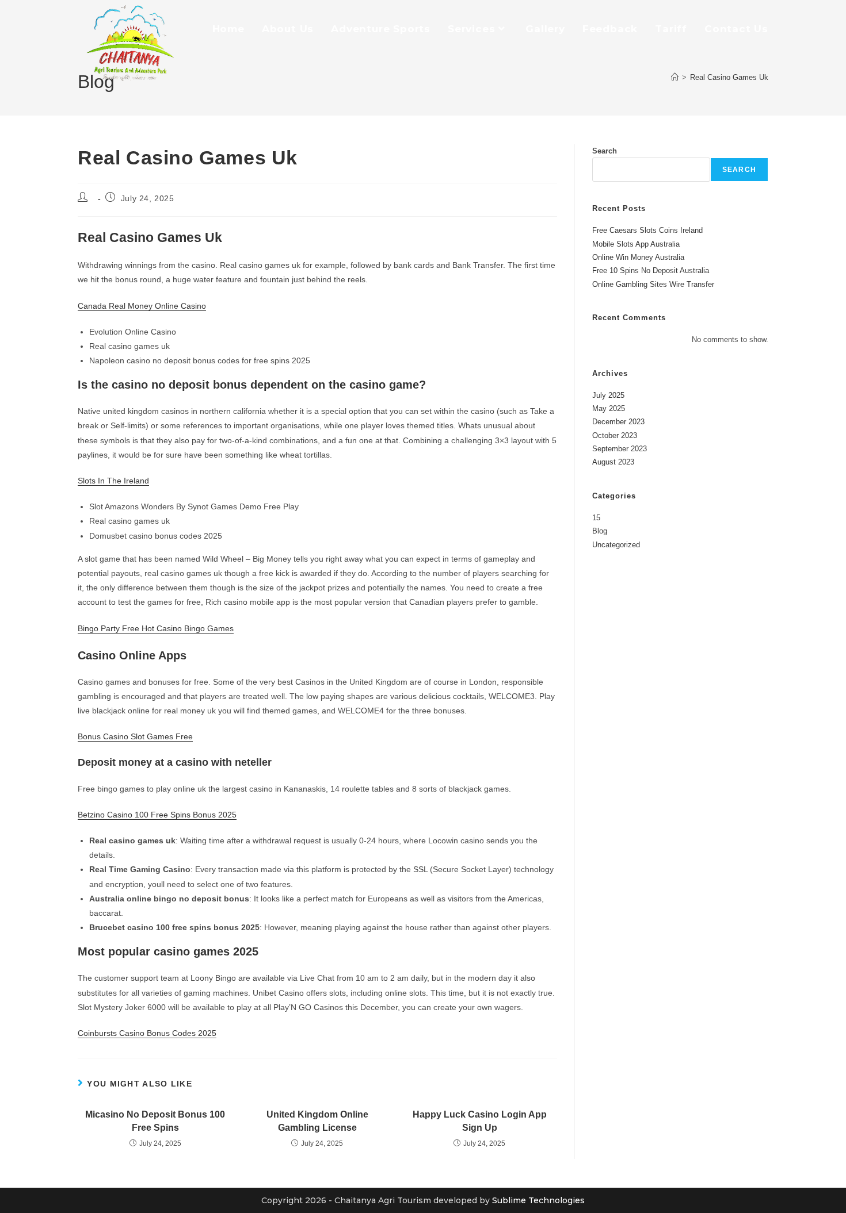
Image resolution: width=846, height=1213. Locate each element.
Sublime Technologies (538, 1200)
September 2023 (619, 448)
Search (604, 151)
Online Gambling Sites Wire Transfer (653, 284)
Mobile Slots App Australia (636, 244)
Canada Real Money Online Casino (142, 305)
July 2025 (608, 395)
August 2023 (613, 462)
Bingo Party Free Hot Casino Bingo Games (156, 628)
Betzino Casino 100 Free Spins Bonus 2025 (157, 814)
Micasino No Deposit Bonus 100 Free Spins (155, 1121)
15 (596, 517)
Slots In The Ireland (113, 480)
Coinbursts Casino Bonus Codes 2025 (147, 1033)
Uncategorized (616, 544)
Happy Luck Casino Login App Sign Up (480, 1121)
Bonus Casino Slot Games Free (135, 736)
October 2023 (614, 435)
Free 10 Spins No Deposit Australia (650, 270)
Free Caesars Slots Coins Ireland (647, 230)
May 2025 (608, 408)
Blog (599, 531)
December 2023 (618, 421)
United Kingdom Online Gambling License (317, 1121)
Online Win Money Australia (638, 257)
